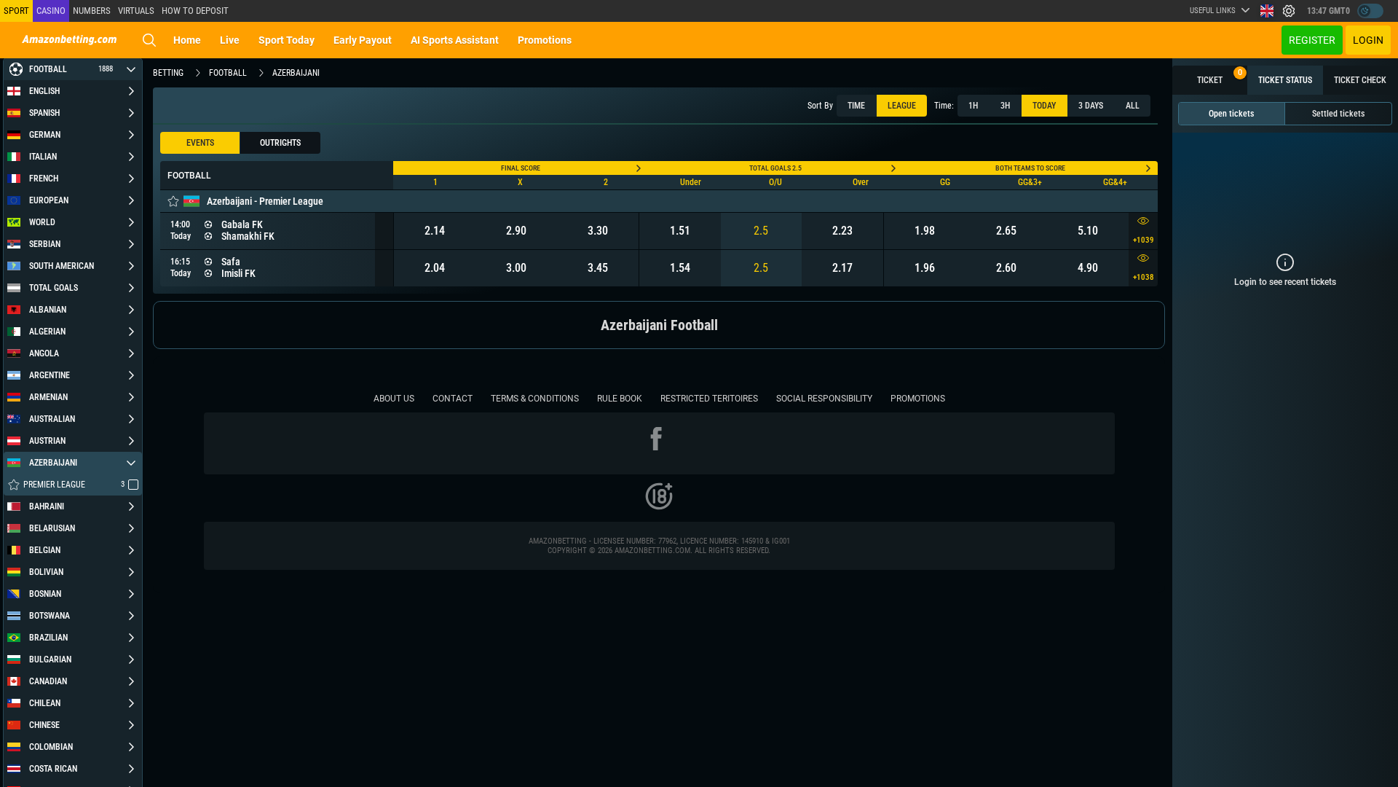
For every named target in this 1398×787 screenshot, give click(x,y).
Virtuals (136, 10)
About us (394, 399)
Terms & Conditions (535, 399)
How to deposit (195, 10)
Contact (453, 399)
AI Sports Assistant (455, 40)
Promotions (545, 40)
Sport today (286, 40)
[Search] (149, 40)
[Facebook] (659, 441)
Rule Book (619, 399)
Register (1312, 40)
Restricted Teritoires (709, 399)
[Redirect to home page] (69, 40)
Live (230, 40)
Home (187, 40)
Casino (51, 10)
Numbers (92, 10)
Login (1368, 40)
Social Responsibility (824, 399)
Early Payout (362, 40)
